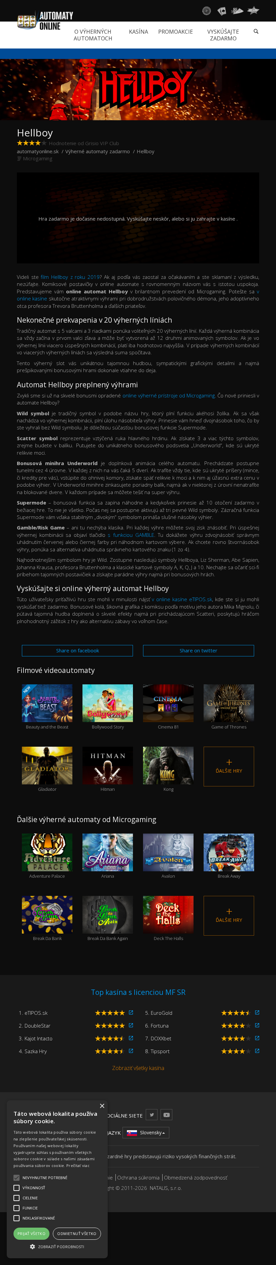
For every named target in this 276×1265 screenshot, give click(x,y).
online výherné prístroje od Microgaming (169, 395)
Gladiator (47, 778)
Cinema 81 (168, 715)
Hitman (108, 778)
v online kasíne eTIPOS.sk (182, 599)
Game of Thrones (228, 715)
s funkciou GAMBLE (131, 534)
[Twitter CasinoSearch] (152, 1114)
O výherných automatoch (93, 35)
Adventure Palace (47, 864)
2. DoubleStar (34, 1025)
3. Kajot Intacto (36, 1038)
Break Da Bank (47, 927)
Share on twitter (198, 650)
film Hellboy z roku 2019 (70, 276)
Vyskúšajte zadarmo (223, 35)
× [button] (101, 1106)
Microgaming (38, 158)
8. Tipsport (157, 1051)
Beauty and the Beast (45, 707)
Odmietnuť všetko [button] (76, 1233)
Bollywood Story (108, 715)
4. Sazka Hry (33, 1051)
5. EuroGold (158, 1012)
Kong (168, 778)
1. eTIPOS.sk (33, 1012)
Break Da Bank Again (108, 927)
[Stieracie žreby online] (253, 11)
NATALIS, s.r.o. (166, 1188)
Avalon (168, 864)
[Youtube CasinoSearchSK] (166, 1114)
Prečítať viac (78, 1165)
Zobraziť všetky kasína (138, 1068)
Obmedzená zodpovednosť (195, 1177)
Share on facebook (77, 650)
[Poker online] (237, 11)
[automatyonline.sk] (45, 19)
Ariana (107, 864)
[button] (57, 1246)
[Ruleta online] (206, 11)
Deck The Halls (168, 927)
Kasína (138, 31)
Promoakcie (175, 31)
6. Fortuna (157, 1025)
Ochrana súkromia (138, 1177)
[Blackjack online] (221, 11)
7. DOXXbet (158, 1038)
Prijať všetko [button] (31, 1233)
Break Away (229, 864)
